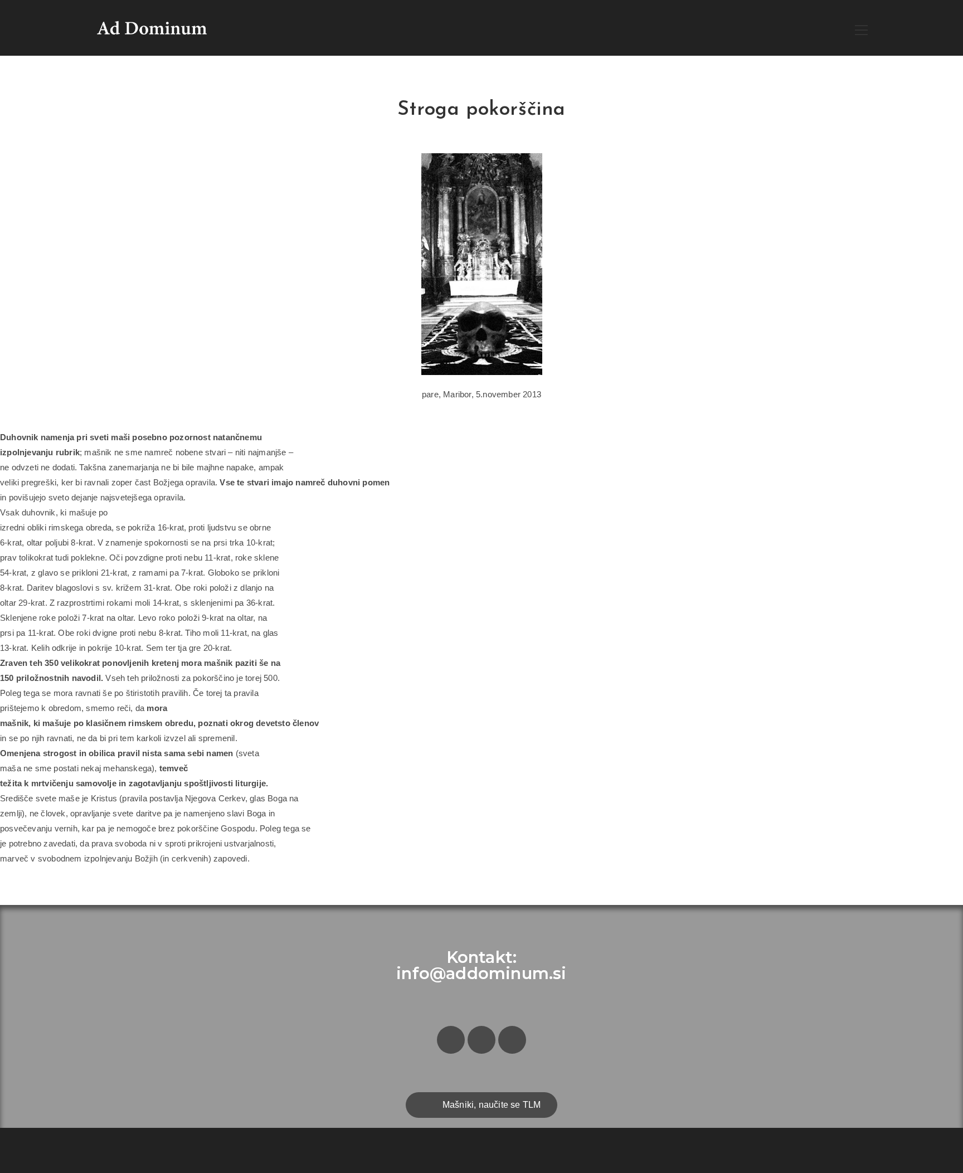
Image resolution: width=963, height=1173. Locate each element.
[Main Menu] (861, 28)
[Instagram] (481, 1040)
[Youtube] (512, 1040)
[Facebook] (451, 1040)
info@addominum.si (481, 973)
